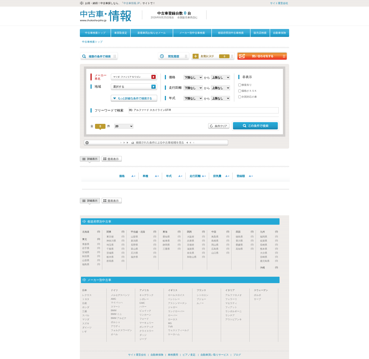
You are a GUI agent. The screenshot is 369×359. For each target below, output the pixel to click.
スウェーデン (261, 290)
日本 (84, 290)
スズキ (85, 323)
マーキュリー (146, 322)
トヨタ (85, 299)
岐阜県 (172, 240)
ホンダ (85, 307)
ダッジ (142, 335)
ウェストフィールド (178, 330)
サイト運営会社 (279, 3)
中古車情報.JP (131, 3)
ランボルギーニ (233, 311)
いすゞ (85, 331)
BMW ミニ (116, 314)
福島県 (91, 264)
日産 (84, 303)
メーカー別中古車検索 (192, 32)
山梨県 (143, 236)
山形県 (91, 260)
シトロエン (202, 295)
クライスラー (146, 331)
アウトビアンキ (233, 319)
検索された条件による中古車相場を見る (156, 142)
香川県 (245, 240)
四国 (245, 231)
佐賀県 (269, 240)
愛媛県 (245, 244)
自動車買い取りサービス (215, 354)
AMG (113, 299)
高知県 (245, 248)
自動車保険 (279, 32)
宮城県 (91, 252)
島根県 (220, 240)
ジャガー (172, 307)
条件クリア (219, 126)
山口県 (220, 252)
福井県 (143, 256)
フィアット (231, 307)
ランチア (230, 315)
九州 (269, 231)
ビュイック (145, 310)
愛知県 (172, 236)
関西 (196, 231)
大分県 (269, 252)
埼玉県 (115, 244)
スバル (85, 315)
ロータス (172, 319)
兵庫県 (196, 240)
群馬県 (115, 260)
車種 (145, 176)
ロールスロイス (176, 295)
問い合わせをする (262, 56)
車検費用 (173, 354)
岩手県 (91, 248)
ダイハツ (87, 327)
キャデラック (146, 295)
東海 (172, 231)
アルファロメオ (233, 295)
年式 (169, 176)
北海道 (91, 231)
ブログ (237, 354)
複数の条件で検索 (99, 56)
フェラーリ (231, 299)
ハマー (142, 306)
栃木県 (115, 256)
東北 (91, 239)
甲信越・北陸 (143, 231)
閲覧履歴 (174, 56)
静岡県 (172, 244)
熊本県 (269, 248)
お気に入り (224, 56)
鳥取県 (220, 236)
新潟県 (143, 240)
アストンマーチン (177, 303)
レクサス (87, 295)
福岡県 (269, 236)
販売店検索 (260, 32)
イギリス (172, 290)
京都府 (196, 244)
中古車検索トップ (95, 32)
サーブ (257, 299)
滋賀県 (196, 248)
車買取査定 (120, 32)
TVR (170, 326)
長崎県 (269, 244)
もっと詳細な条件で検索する (134, 98)
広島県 (220, 248)
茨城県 (115, 252)
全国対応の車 (249, 96)
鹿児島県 (269, 260)
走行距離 (195, 176)
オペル (114, 334)
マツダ (85, 319)
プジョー (201, 299)
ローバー (172, 315)
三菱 (84, 311)
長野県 (143, 244)
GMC (142, 303)
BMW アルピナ (118, 318)
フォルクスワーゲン (121, 330)
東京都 (115, 236)
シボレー (144, 299)
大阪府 (196, 236)
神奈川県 (115, 240)
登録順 (241, 176)
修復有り (247, 84)
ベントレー (174, 299)
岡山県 (220, 244)
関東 (115, 231)
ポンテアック (146, 327)
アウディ (115, 326)
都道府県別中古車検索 (231, 32)
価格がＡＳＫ (249, 90)
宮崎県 (269, 256)
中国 (220, 231)
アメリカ (144, 290)
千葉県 (115, 248)
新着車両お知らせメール (152, 32)
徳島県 (245, 236)
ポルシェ (115, 322)
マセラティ (231, 303)
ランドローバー (176, 311)
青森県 (91, 244)
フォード (144, 318)
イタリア (230, 290)
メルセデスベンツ (120, 295)
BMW (113, 310)
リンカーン (145, 314)
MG (170, 323)
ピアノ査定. (189, 354)
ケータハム (174, 334)
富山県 (143, 248)
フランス (201, 290)
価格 (122, 176)
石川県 (143, 252)
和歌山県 (196, 256)
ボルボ (257, 295)
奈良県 (196, 252)
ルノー (200, 303)
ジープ (142, 339)
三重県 (172, 248)
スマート (115, 306)
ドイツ (114, 290)
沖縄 (269, 267)
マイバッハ (117, 302)
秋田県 (91, 256)
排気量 (217, 176)
